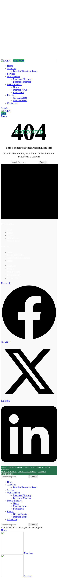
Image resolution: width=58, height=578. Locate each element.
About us (11, 265)
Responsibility (14, 275)
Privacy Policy (9, 472)
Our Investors (13, 272)
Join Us (10, 235)
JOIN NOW (18, 60)
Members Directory (22, 79)
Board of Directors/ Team (25, 71)
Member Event (20, 100)
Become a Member (22, 82)
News (16, 87)
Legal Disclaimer (27, 472)
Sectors (10, 252)
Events (10, 232)
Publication (18, 92)
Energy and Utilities (15, 255)
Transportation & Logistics (18, 258)
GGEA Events (20, 98)
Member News (20, 90)
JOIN (3, 113)
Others (10, 261)
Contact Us (12, 278)
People (10, 268)
